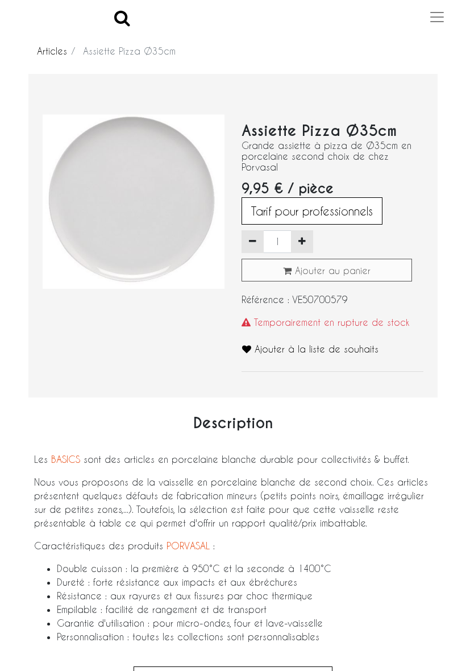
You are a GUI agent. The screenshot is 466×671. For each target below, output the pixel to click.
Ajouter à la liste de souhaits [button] (314, 348)
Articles (52, 50)
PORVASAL (188, 545)
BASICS (67, 459)
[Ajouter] (302, 241)
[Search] (122, 17)
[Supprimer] (253, 241)
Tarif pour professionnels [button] (312, 211)
